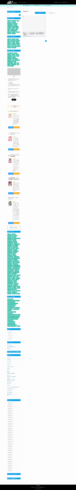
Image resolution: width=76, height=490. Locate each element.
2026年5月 (10, 408)
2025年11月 (10, 419)
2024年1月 (10, 459)
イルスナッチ (9, 362)
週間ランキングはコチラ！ (14, 227)
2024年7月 (10, 448)
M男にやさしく (9, 383)
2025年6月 (10, 428)
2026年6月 (10, 406)
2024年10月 (10, 443)
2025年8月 (10, 424)
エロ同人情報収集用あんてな (11, 346)
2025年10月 (10, 421)
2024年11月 (11, 441)
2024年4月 (10, 454)
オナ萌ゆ (8, 368)
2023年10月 (10, 465)
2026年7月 (10, 404)
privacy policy (42, 487)
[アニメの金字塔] (12, 2)
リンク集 (10, 337)
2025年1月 (10, 437)
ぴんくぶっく (9, 357)
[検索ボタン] (68, 2)
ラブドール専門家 (9, 392)
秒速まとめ (8, 348)
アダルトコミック (11, 335)
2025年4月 (10, 432)
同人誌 (9, 333)
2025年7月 (10, 426)
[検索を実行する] (20, 15)
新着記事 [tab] (40, 12)
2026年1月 (10, 415)
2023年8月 (10, 468)
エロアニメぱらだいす (10, 366)
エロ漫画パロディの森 (10, 388)
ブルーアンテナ (9, 344)
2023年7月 (10, 470)
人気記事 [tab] (51, 12)
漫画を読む (11, 127)
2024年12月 (11, 439)
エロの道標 (8, 359)
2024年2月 (10, 457)
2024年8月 (10, 446)
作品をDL (16, 127)
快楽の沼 (8, 378)
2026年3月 (10, 412)
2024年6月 (10, 450)
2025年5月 (10, 430)
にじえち (8, 385)
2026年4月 (10, 410)
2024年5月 (10, 452)
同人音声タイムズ (9, 381)
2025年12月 (10, 417)
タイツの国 (8, 361)
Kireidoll (8, 371)
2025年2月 (10, 435)
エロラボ (8, 364)
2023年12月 (10, 461)
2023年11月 (10, 463)
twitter (14, 99)
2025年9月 (10, 423)
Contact (10, 338)
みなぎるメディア (9, 390)
